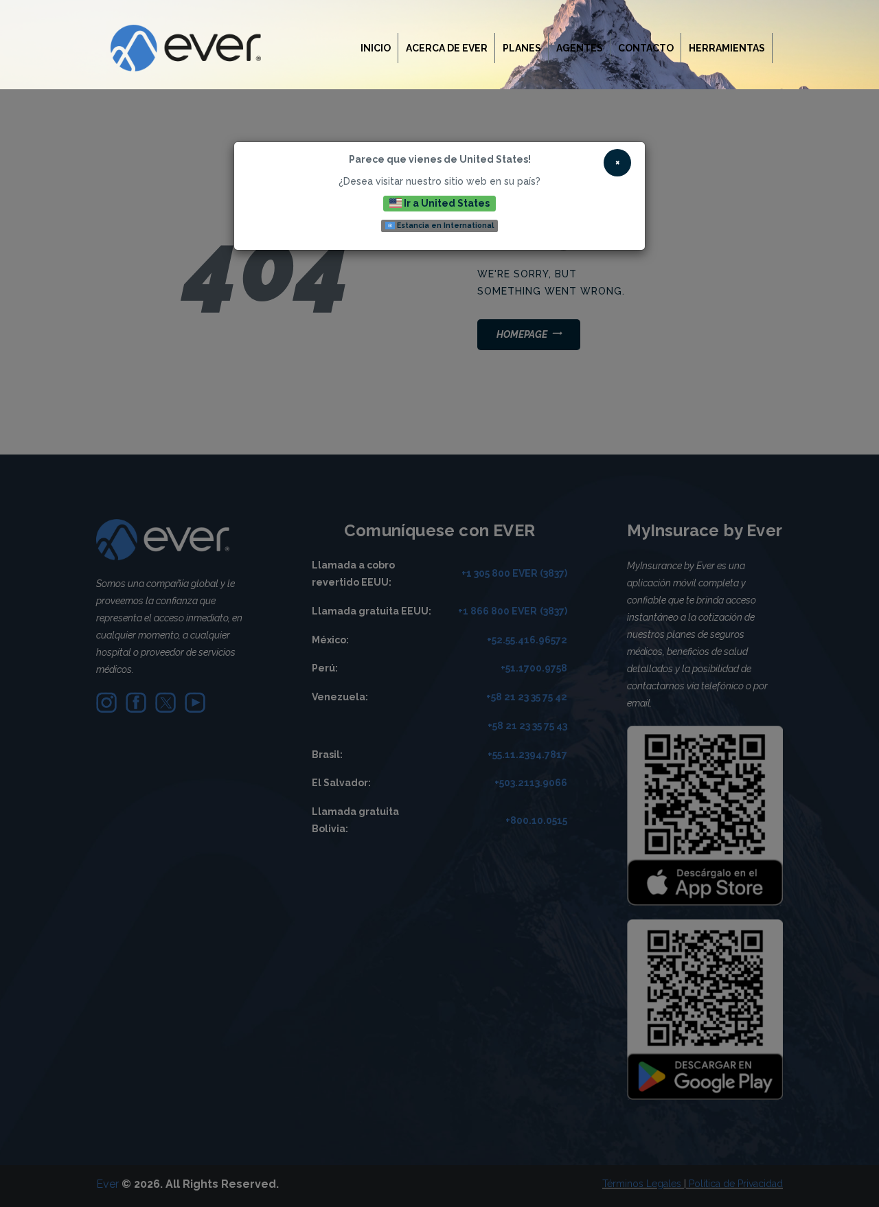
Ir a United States (446, 203)
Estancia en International (444, 225)
